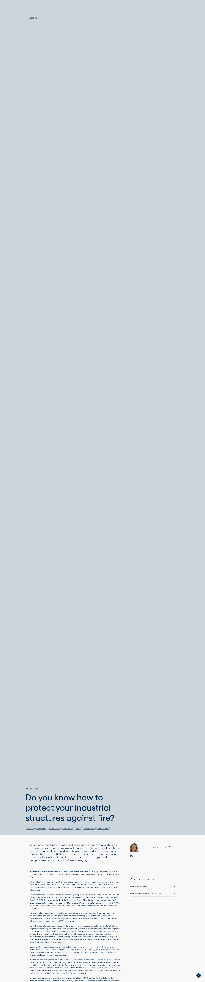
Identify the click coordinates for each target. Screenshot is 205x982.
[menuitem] (152, 887)
